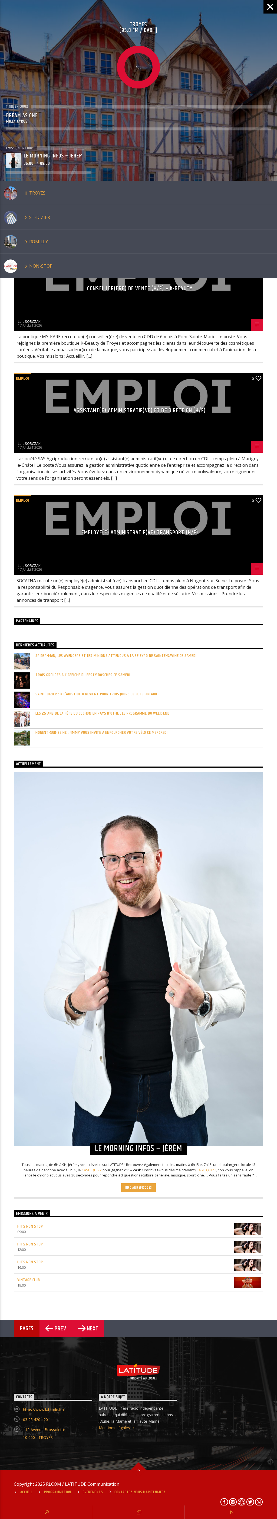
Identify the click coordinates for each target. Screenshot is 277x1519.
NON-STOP (40, 266)
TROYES (36, 193)
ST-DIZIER (39, 217)
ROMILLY (38, 242)
